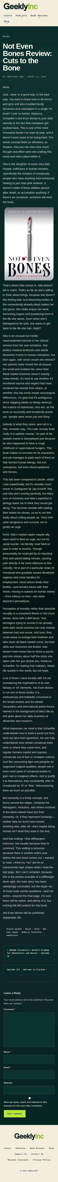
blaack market (14, 929)
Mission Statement (18, 1160)
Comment (9, 1009)
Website (8, 1083)
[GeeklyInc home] (21, 7)
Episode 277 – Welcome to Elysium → (27, 970)
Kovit (28, 929)
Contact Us (37, 1154)
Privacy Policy (41, 1160)
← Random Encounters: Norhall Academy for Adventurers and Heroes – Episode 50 (28, 953)
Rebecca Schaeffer (32, 932)
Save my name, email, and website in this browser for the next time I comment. (25, 1104)
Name (7, 1052)
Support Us (21, 1154)
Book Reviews (39, 15)
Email (7, 1067)
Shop (6, 21)
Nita (37, 929)
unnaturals (12, 935)
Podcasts (21, 15)
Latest (8, 15)
